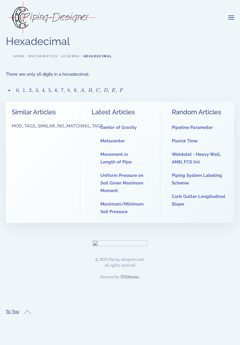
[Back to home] (51, 17)
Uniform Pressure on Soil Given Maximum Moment (121, 183)
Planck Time (185, 141)
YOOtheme (129, 277)
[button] (231, 17)
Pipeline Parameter (192, 127)
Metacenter (112, 141)
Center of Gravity (118, 127)
